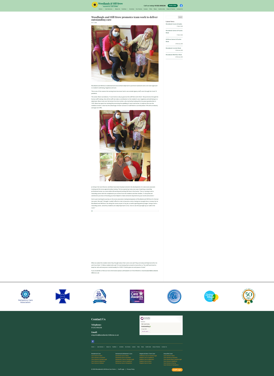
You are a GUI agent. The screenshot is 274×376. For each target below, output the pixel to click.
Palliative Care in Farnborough (148, 355)
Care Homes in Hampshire (171, 365)
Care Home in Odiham (97, 363)
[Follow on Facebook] (92, 341)
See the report (145, 331)
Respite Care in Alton (145, 361)
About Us (117, 9)
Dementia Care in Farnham (123, 357)
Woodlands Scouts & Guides (174, 24)
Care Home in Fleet (96, 355)
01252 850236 (160, 5)
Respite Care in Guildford (146, 357)
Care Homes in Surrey (170, 363)
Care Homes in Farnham (98, 357)
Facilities (124, 9)
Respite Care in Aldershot (146, 359)
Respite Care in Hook (145, 363)
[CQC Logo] (145, 319)
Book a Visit (172, 5)
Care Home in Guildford (170, 361)
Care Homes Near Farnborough (173, 359)
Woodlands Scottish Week (173, 48)
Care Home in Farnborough (99, 359)
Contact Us (180, 9)
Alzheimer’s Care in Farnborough (124, 359)
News (155, 9)
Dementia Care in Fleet (122, 355)
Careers (146, 9)
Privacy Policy (131, 369)
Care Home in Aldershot (98, 361)
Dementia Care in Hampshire (123, 363)
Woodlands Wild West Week (174, 54)
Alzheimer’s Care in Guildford (123, 361)
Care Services (108, 9)
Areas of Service (171, 9)
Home (100, 9)
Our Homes (139, 9)
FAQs (150, 9)
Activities (131, 9)
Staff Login (121, 369)
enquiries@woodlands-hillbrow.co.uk (105, 335)
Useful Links (161, 9)
